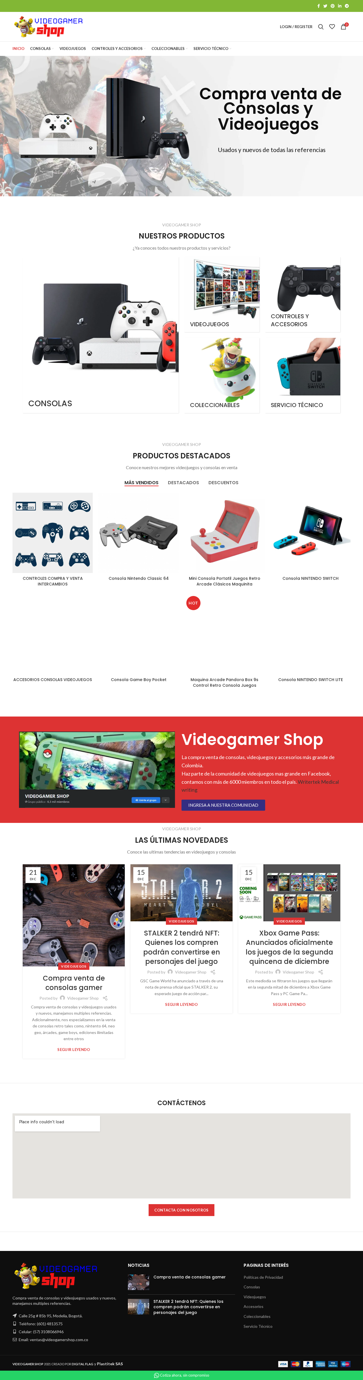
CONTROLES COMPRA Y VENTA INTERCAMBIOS (53, 581)
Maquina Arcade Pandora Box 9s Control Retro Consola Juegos (224, 682)
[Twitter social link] (325, 6)
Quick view (88, 514)
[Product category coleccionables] (221, 375)
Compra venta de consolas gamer (74, 983)
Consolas (252, 1286)
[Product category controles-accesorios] (302, 294)
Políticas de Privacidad (263, 1277)
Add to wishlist (88, 527)
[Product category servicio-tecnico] (302, 375)
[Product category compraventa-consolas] (101, 335)
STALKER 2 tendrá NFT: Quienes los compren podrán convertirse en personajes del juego (181, 947)
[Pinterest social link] (332, 6)
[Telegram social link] (347, 6)
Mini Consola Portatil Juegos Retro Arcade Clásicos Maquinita (224, 581)
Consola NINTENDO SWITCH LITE (310, 679)
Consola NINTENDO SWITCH (310, 578)
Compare (88, 502)
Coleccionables (257, 1316)
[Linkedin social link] (339, 6)
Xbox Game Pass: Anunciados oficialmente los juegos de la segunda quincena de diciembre (289, 947)
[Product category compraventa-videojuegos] (221, 294)
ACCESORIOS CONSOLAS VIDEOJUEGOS (52, 679)
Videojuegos (73, 966)
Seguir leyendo (73, 1050)
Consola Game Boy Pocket (138, 679)
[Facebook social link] (319, 6)
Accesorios (253, 1306)
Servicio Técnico (258, 1326)
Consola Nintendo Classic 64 (139, 578)
